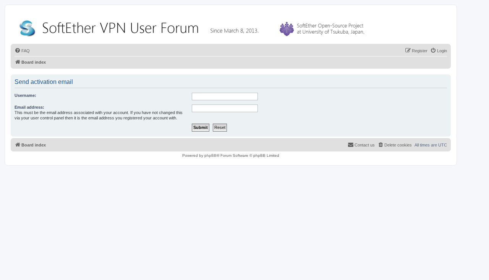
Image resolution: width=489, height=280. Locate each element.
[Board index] (193, 26)
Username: (25, 95)
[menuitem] (22, 50)
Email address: (29, 107)
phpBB (210, 155)
